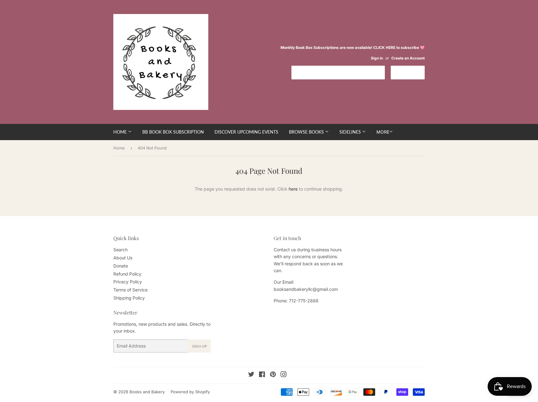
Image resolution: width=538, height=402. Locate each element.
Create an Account (408, 58)
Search (120, 249)
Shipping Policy (129, 297)
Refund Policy (127, 274)
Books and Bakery (147, 391)
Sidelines (350, 132)
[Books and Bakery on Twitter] (251, 375)
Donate (120, 265)
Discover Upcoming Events (246, 132)
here (293, 189)
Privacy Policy (127, 281)
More (382, 132)
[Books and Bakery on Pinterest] (273, 375)
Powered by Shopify (190, 391)
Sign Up (199, 346)
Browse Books (307, 132)
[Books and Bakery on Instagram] (284, 375)
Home (120, 132)
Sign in (377, 58)
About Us (122, 257)
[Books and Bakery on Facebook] (262, 375)
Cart (412, 72)
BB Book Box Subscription (173, 132)
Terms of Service (130, 289)
